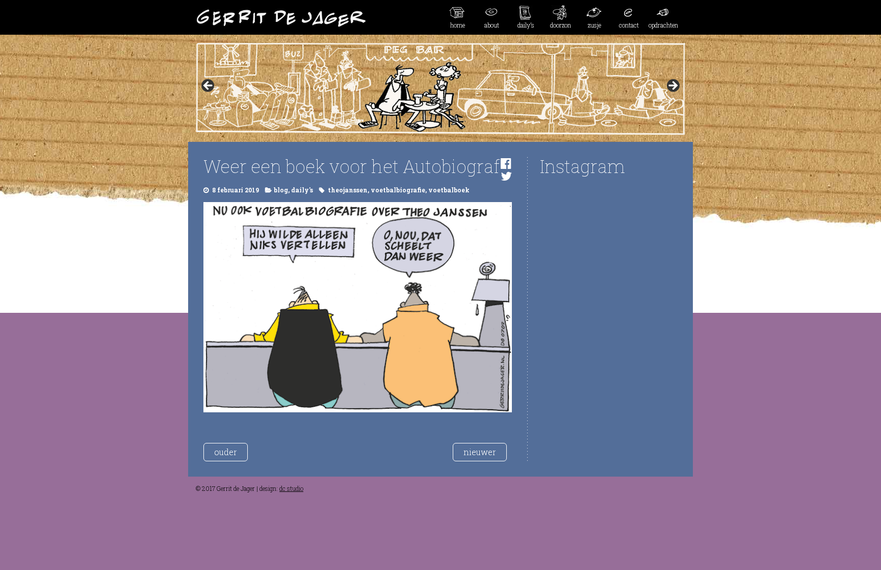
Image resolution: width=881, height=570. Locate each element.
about (491, 25)
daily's (302, 190)
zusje (594, 25)
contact (629, 25)
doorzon (560, 25)
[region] (440, 88)
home (457, 25)
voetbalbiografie (398, 190)
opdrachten (663, 25)
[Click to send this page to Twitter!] (506, 176)
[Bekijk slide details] (440, 88)
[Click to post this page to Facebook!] (506, 163)
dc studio (291, 488)
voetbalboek (449, 190)
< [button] (208, 86)
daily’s (525, 25)
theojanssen (348, 190)
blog (281, 190)
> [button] (672, 86)
